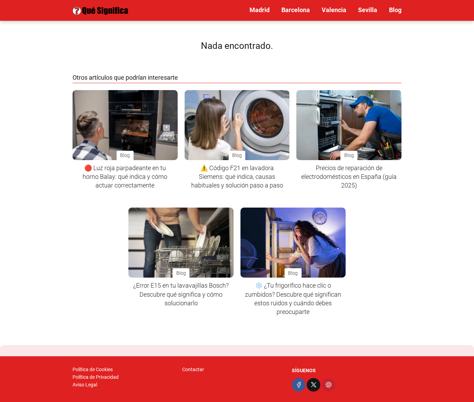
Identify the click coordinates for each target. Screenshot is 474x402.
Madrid (259, 10)
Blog (395, 10)
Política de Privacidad (96, 377)
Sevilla (367, 10)
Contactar (193, 369)
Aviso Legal (85, 384)
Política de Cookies (93, 369)
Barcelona (295, 10)
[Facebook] (298, 385)
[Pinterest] (328, 385)
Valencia (334, 10)
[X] (313, 385)
